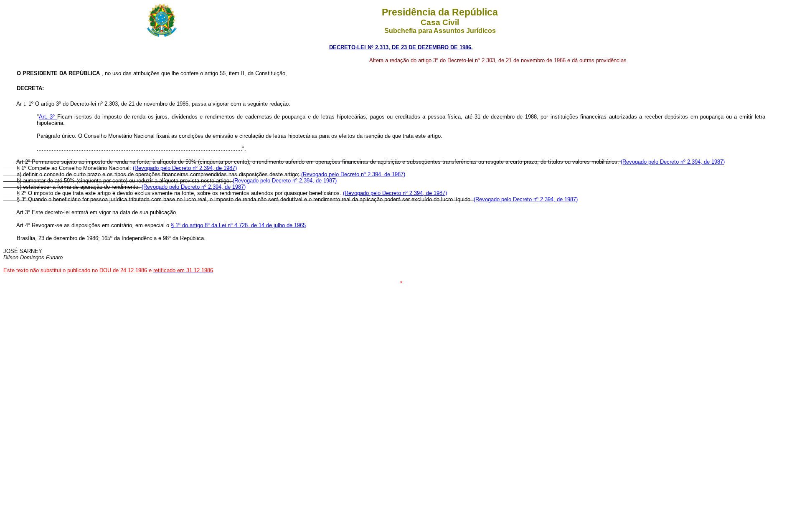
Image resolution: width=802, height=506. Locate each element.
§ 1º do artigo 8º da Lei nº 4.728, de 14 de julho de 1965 (238, 225)
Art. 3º (48, 117)
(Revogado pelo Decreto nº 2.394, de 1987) (673, 162)
